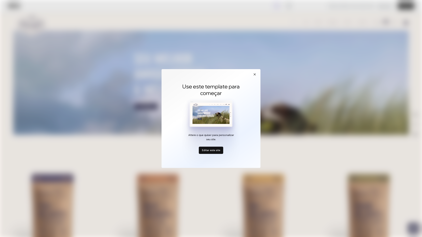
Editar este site (211, 150)
